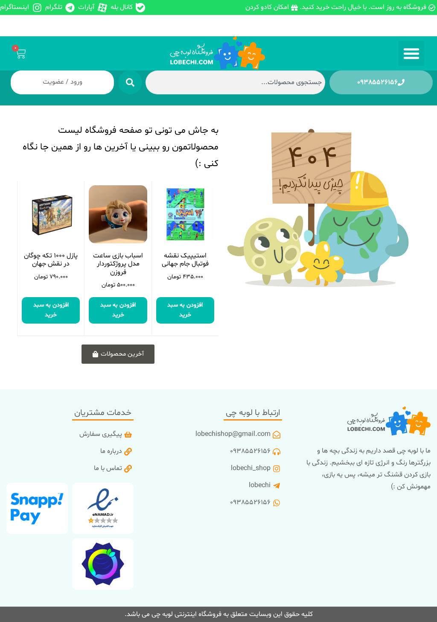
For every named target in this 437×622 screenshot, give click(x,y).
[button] (411, 53)
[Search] (130, 82)
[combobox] (235, 82)
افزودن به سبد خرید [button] (185, 310)
